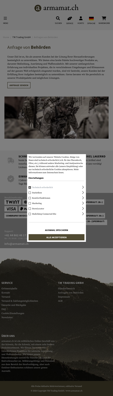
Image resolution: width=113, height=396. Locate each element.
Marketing (37, 203)
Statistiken (37, 192)
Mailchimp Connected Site (44, 214)
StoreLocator (38, 208)
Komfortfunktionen (41, 198)
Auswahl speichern (56, 230)
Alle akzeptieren (56, 237)
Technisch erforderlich (42, 187)
